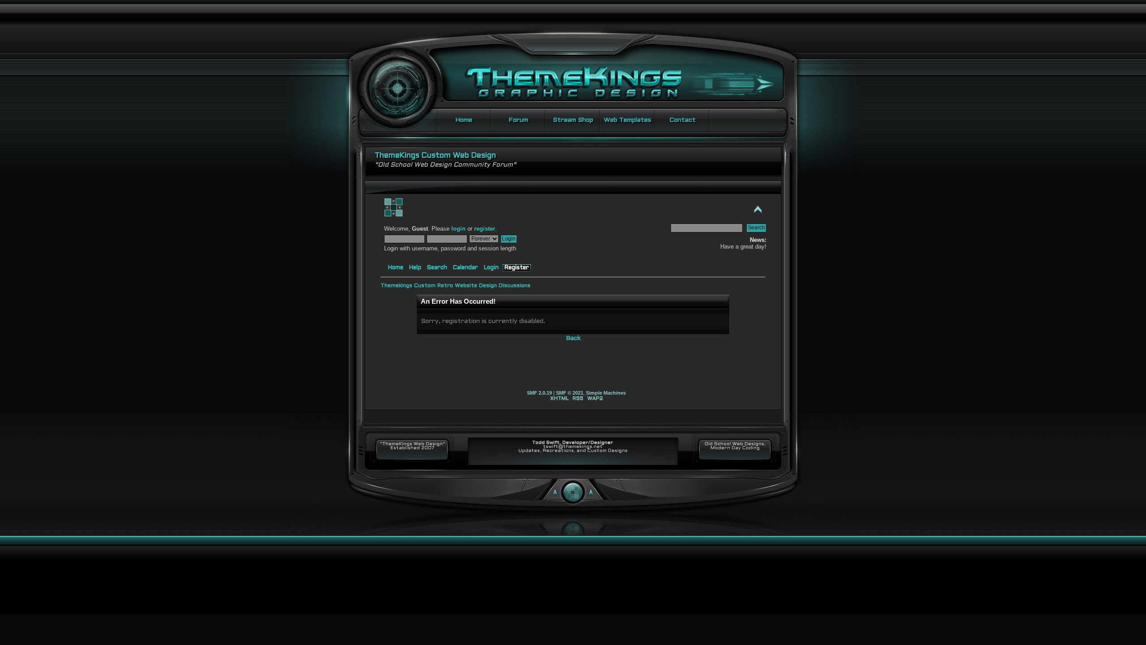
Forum (518, 120)
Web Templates (627, 120)
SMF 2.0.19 (539, 393)
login (458, 229)
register (484, 229)
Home (463, 120)
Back (573, 338)
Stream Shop (573, 120)
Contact (682, 120)
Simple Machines (606, 393)
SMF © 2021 (569, 393)
